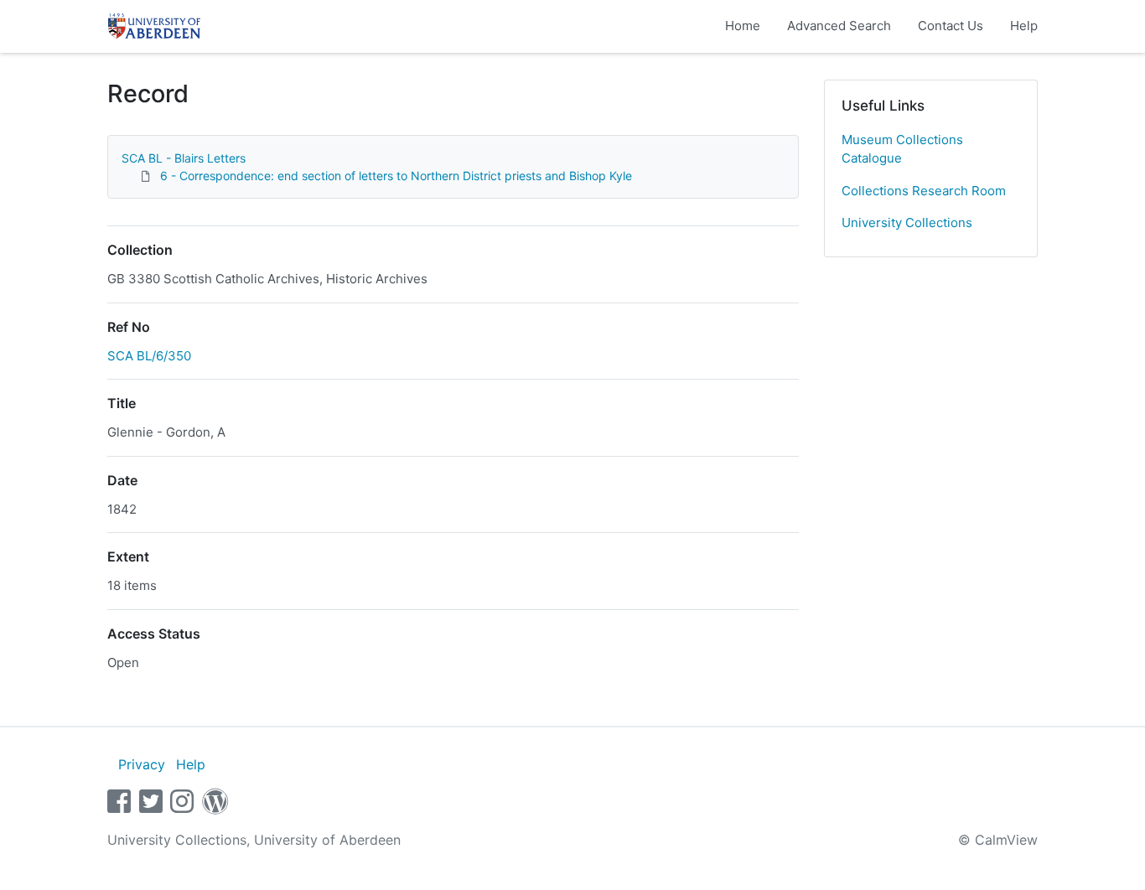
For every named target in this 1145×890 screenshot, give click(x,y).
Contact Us (950, 26)
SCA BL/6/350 (149, 356)
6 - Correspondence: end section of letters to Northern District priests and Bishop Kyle (396, 175)
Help (1024, 26)
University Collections (907, 222)
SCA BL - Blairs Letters (184, 158)
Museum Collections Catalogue (902, 149)
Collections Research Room (924, 191)
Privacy (141, 764)
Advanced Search (839, 26)
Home (742, 26)
